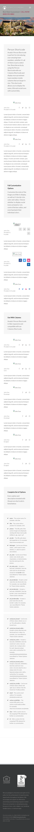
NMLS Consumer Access (19, 817)
